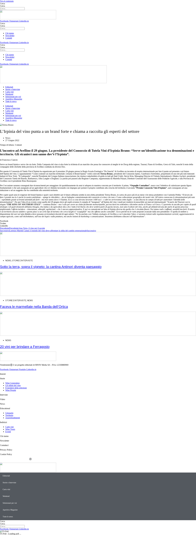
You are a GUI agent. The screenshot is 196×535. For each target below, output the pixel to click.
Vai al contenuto (7, 1)
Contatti (31, 461)
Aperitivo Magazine (13, 99)
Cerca (2, 3)
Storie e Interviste (12, 89)
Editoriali (9, 87)
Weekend (9, 94)
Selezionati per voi (13, 96)
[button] (98, 221)
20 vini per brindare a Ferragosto (24, 347)
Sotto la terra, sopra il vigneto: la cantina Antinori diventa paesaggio (50, 267)
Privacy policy (6, 461)
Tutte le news (11, 101)
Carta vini (9, 92)
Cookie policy (20, 461)
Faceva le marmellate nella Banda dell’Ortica (34, 307)
